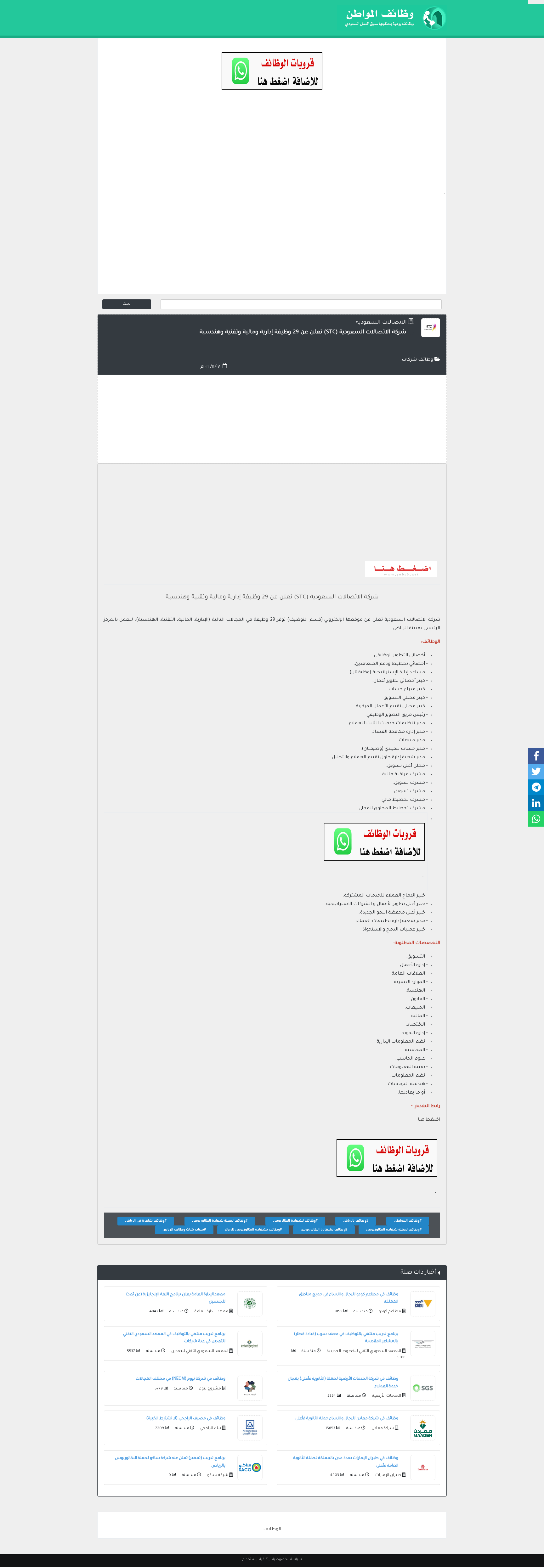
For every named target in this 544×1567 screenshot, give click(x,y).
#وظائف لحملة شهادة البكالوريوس (219, 1221)
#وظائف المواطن (408, 1221)
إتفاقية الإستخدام (255, 1559)
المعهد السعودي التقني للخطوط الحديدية (363, 1351)
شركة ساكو (217, 1475)
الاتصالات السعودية (381, 323)
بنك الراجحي (210, 1428)
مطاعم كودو (389, 1312)
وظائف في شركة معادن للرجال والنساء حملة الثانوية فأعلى (346, 1419)
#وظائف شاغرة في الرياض (146, 1221)
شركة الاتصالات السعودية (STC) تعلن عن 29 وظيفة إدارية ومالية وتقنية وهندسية (272, 597)
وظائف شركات (418, 360)
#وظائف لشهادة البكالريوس (295, 1221)
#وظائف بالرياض (355, 1221)
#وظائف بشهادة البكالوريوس (324, 1230)
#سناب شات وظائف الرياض (184, 1230)
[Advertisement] (272, 147)
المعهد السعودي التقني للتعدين (199, 1351)
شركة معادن (382, 1428)
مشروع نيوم (209, 1389)
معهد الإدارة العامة (211, 1312)
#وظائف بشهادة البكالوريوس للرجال (253, 1230)
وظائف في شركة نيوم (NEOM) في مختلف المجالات (180, 1379)
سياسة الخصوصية (287, 1559)
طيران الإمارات (387, 1475)
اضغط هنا (429, 1120)
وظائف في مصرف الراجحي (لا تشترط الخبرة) (185, 1419)
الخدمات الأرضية (386, 1396)
